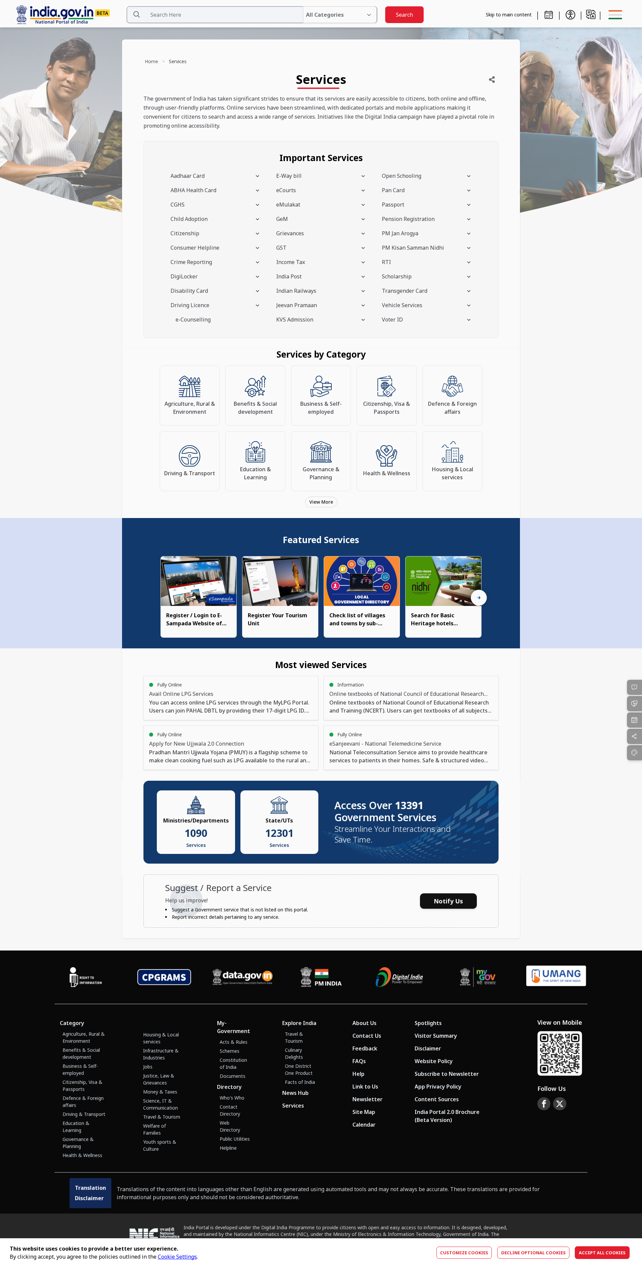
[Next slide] (479, 598)
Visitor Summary (436, 1035)
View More (321, 502)
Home (151, 61)
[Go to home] (68, 14)
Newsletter (367, 1099)
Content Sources (437, 1099)
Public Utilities (235, 1139)
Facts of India (300, 1082)
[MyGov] (478, 977)
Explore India (299, 1023)
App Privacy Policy (438, 1086)
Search (404, 14)
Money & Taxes (160, 1092)
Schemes (229, 1051)
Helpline (228, 1148)
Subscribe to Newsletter (447, 1074)
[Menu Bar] (615, 14)
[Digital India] (399, 977)
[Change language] (591, 14)
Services (293, 1105)
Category (72, 1023)
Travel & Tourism (161, 1117)
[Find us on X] (559, 1104)
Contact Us (366, 1035)
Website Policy (434, 1061)
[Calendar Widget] (548, 14)
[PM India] (321, 977)
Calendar (364, 1124)
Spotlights (428, 1023)
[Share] (492, 79)
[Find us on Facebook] (544, 1104)
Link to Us (365, 1086)
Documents (232, 1076)
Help (358, 1074)
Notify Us (448, 901)
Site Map (363, 1112)
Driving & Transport (84, 1114)
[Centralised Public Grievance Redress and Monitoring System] (164, 977)
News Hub (295, 1093)
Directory (229, 1087)
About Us (364, 1023)
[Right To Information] (86, 977)
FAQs (359, 1061)
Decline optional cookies (533, 1253)
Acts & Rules (233, 1042)
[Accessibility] (570, 14)
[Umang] (556, 977)
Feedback (364, 1048)
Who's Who (232, 1098)
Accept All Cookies (602, 1253)
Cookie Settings (177, 1256)
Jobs (147, 1066)
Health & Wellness (82, 1155)
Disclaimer (428, 1048)
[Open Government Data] (242, 977)
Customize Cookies (464, 1253)
